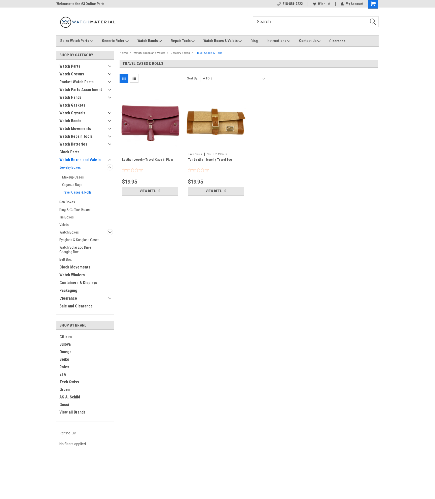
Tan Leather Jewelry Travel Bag (210, 159)
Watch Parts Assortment (80, 89)
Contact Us (308, 40)
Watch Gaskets (72, 105)
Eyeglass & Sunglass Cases (79, 240)
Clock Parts (69, 152)
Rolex (64, 367)
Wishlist (324, 4)
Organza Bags (72, 185)
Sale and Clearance (76, 306)
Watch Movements (75, 128)
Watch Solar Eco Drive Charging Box (75, 249)
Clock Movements (74, 267)
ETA (62, 374)
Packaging (68, 290)
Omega (65, 351)
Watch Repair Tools (76, 136)
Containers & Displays (78, 282)
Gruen (64, 389)
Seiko (64, 359)
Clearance (337, 41)
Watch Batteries (73, 144)
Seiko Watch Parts (75, 40)
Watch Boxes (69, 232)
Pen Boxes (67, 202)
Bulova (65, 344)
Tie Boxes (66, 217)
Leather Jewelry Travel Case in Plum (147, 159)
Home (124, 53)
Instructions (277, 40)
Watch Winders (72, 275)
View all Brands (72, 412)
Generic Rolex (113, 40)
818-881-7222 (292, 4)
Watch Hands (70, 97)
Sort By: (192, 78)
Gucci (64, 404)
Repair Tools (181, 40)
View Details (150, 191)
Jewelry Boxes (70, 167)
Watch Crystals (72, 113)
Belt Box (65, 259)
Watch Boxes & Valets (220, 40)
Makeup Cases (73, 177)
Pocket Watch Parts (76, 81)
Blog (254, 41)
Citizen (65, 336)
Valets (64, 224)
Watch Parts (69, 66)
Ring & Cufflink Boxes (75, 209)
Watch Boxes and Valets (80, 159)
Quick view (150, 147)
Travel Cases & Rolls (77, 192)
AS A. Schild (69, 397)
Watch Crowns (71, 74)
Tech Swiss (69, 382)
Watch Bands (148, 40)
